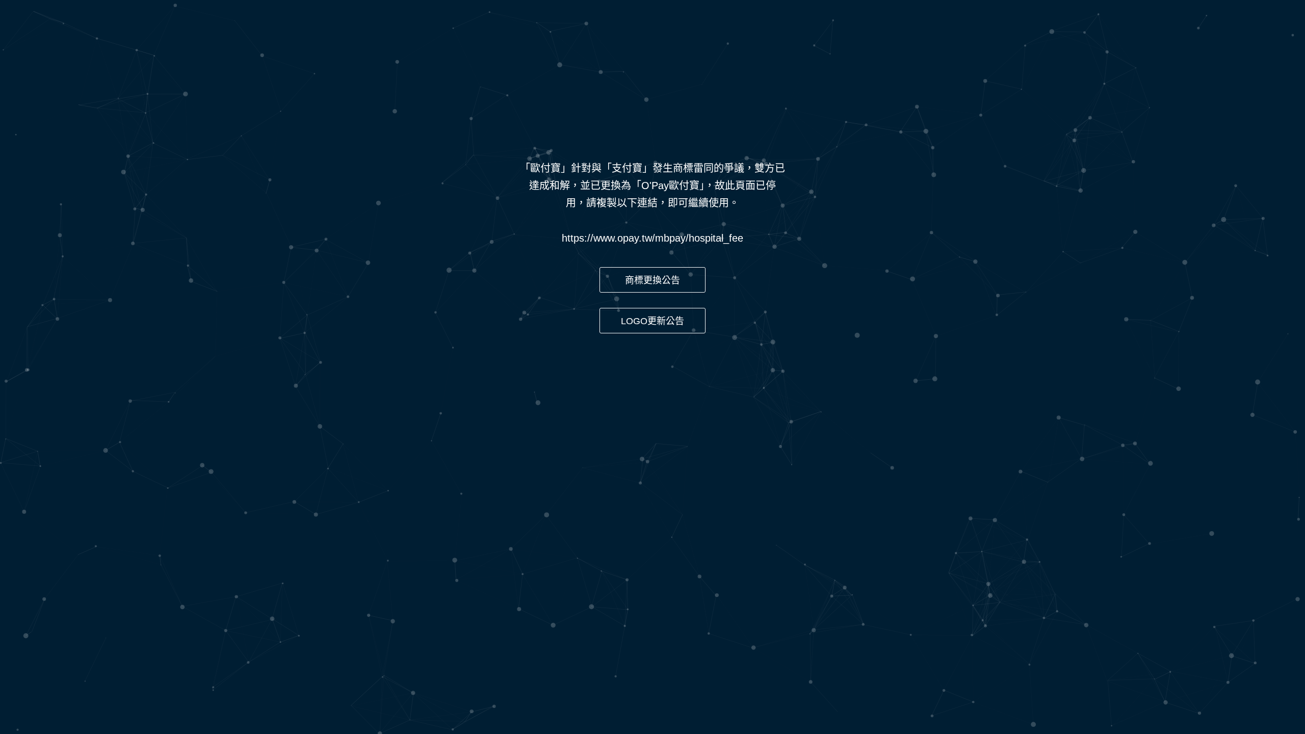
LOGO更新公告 (652, 321)
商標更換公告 (652, 280)
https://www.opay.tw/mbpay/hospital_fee (652, 238)
